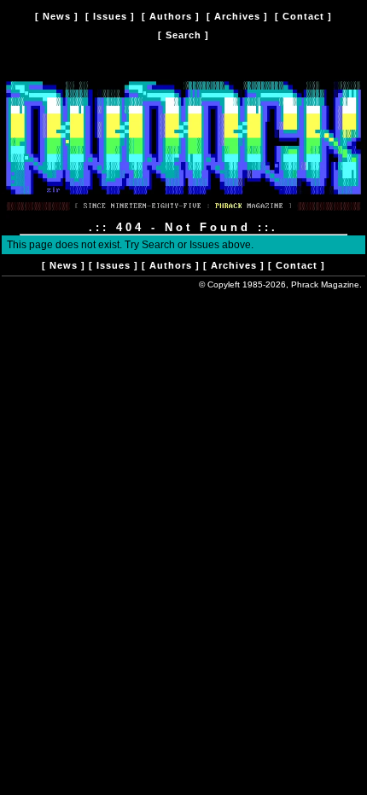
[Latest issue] (183, 215)
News (57, 16)
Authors (170, 16)
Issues (110, 16)
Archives (237, 16)
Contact (303, 16)
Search (183, 35)
